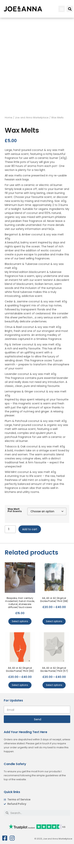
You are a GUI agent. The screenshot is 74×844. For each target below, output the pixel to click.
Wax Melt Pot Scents (15, 510)
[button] (61, 9)
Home (8, 117)
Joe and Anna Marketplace (32, 117)
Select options (20, 621)
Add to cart (29, 529)
